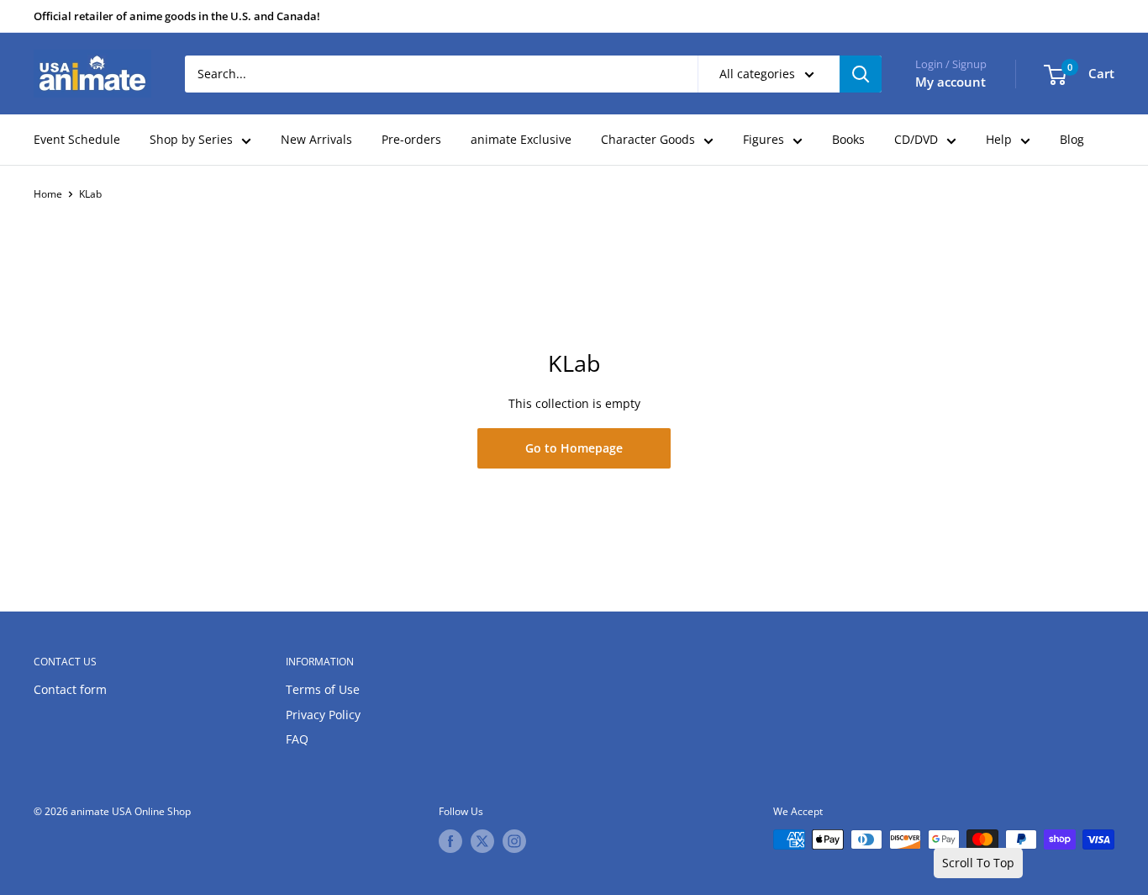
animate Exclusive (521, 139)
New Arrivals (316, 139)
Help (999, 139)
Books (848, 139)
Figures (763, 139)
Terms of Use (323, 689)
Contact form (70, 689)
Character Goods (648, 139)
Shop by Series (191, 139)
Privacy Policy (323, 715)
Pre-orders (411, 139)
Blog (1072, 139)
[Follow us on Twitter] (482, 841)
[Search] (861, 74)
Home (48, 194)
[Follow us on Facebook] (450, 841)
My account (950, 81)
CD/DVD (916, 139)
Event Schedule (77, 139)
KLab (90, 194)
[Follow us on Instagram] (514, 841)
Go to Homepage (574, 448)
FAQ (297, 739)
